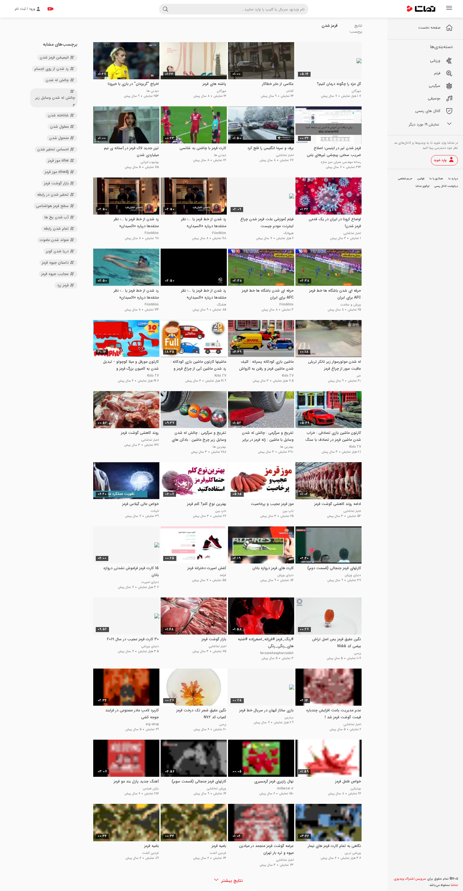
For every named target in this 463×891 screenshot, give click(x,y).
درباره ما (453, 179)
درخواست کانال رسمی (446, 186)
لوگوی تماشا (422, 186)
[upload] (50, 9)
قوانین (420, 179)
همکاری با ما (436, 179)
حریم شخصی (405, 179)
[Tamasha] (421, 9)
